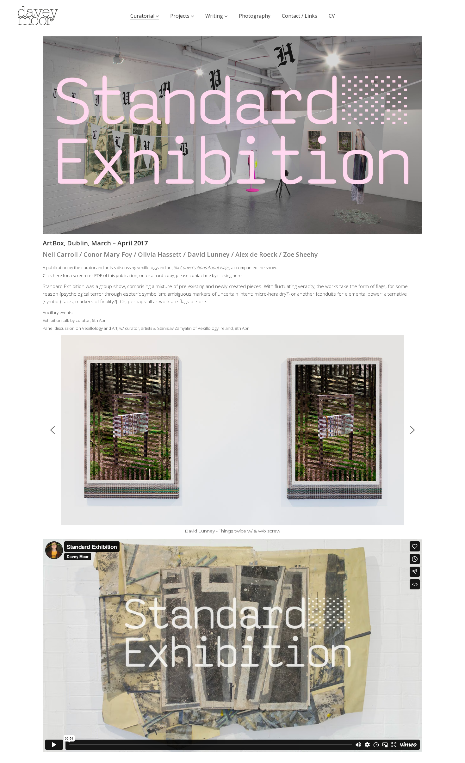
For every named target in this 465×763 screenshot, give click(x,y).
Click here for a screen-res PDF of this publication (90, 275)
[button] (52, 430)
